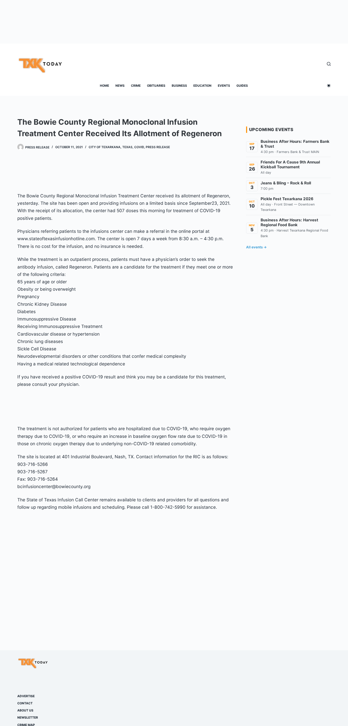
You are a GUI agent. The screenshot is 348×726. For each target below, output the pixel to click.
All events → (256, 247)
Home (104, 85)
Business (179, 85)
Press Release (158, 147)
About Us (25, 710)
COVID (139, 147)
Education (202, 85)
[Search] (329, 64)
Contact (25, 703)
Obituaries (156, 85)
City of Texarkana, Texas (110, 147)
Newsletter (27, 717)
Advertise (26, 696)
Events (224, 85)
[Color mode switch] (329, 85)
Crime (136, 85)
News (120, 85)
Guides (242, 85)
